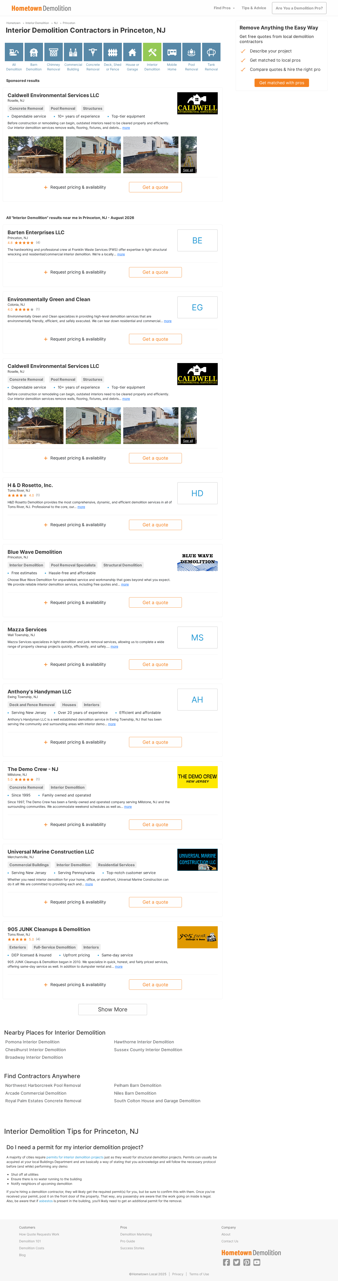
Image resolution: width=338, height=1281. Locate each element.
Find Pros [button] (222, 8)
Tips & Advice (254, 8)
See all (188, 170)
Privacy (177, 1274)
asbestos (46, 1201)
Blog (22, 1255)
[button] (226, 1262)
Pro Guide (127, 1241)
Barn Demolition (34, 67)
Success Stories (132, 1248)
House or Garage (132, 67)
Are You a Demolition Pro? (299, 8)
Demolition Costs (31, 1248)
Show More (112, 1009)
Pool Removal (191, 67)
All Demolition (14, 67)
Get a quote (155, 187)
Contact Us (229, 1241)
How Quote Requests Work (39, 1234)
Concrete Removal (93, 67)
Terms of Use (199, 1274)
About (225, 1234)
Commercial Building (73, 67)
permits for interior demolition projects (74, 1157)
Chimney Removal (53, 67)
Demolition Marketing (136, 1234)
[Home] (41, 8)
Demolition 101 (30, 1241)
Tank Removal (211, 67)
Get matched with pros (281, 82)
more (126, 128)
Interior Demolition (152, 67)
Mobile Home (172, 67)
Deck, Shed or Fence (112, 67)
